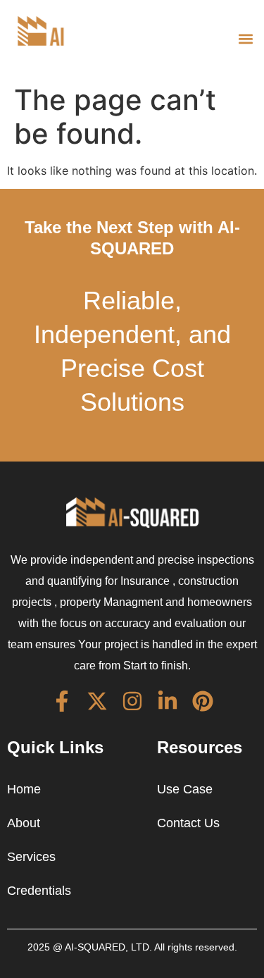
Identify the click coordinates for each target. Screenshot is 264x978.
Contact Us (188, 823)
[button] (245, 38)
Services (31, 857)
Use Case (185, 789)
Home (24, 789)
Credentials (39, 891)
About (23, 823)
